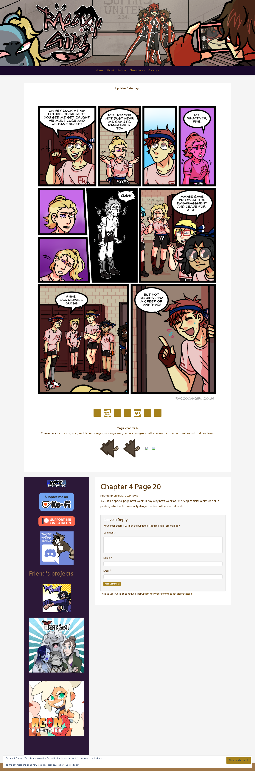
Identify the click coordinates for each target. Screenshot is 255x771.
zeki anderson (205, 433)
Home (99, 70)
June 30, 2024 (123, 496)
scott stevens (154, 433)
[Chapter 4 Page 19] (131, 448)
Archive (122, 70)
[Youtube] (147, 413)
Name (106, 558)
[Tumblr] (127, 413)
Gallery (152, 70)
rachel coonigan (134, 433)
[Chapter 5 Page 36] (153, 448)
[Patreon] (97, 413)
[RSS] (157, 413)
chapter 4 (131, 428)
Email (106, 571)
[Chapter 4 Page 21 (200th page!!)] (146, 448)
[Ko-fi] (137, 413)
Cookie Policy (72, 765)
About (110, 70)
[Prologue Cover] (109, 448)
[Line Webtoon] (107, 413)
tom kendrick (187, 433)
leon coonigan (94, 433)
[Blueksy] (117, 413)
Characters (136, 70)
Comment (109, 533)
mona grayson (113, 433)
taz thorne (171, 433)
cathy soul (64, 433)
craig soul (78, 433)
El (137, 496)
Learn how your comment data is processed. (167, 594)
